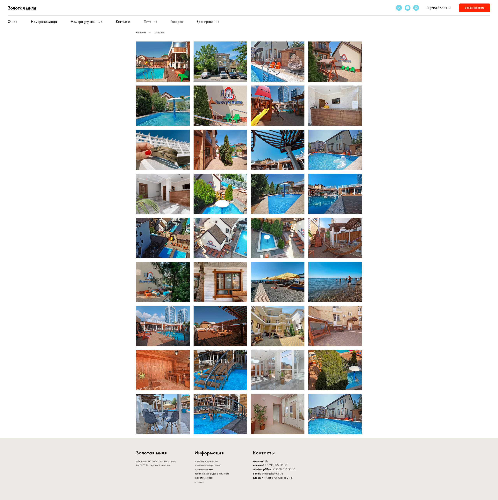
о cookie (199, 481)
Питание (150, 21)
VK (266, 460)
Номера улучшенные (86, 21)
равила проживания (207, 460)
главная (141, 32)
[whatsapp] (407, 8)
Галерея (177, 21)
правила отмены (204, 469)
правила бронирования (207, 464)
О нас (12, 21)
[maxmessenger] (416, 8)
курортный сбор (204, 477)
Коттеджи (123, 21)
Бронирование (207, 21)
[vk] (399, 8)
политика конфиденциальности (212, 473)
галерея (159, 32)
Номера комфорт (44, 21)
